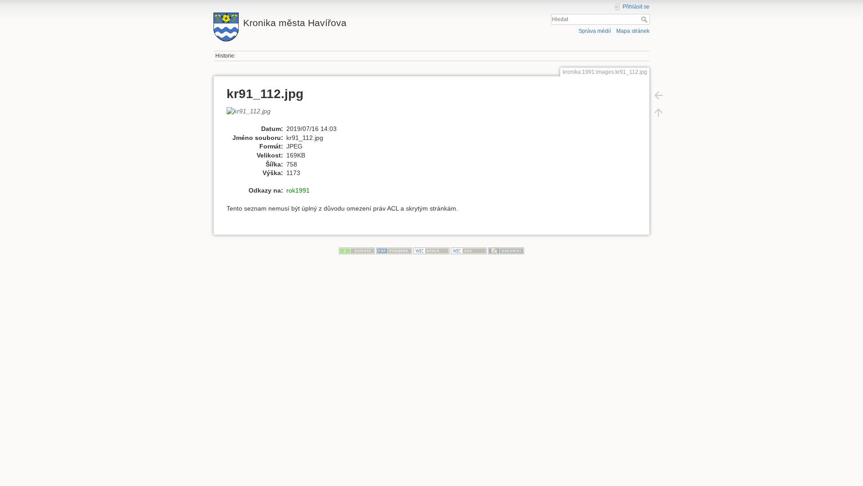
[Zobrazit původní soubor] (253, 115)
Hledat (645, 19)
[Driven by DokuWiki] (506, 250)
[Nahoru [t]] (658, 112)
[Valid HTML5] (431, 250)
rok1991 (298, 190)
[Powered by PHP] (394, 250)
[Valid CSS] (469, 250)
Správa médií (594, 31)
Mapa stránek (632, 31)
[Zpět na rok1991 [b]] (658, 95)
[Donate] (357, 250)
